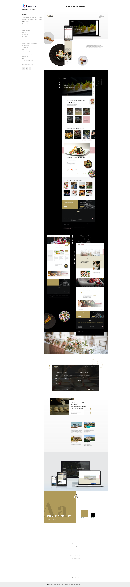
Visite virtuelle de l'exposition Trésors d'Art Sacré (32, 17)
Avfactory (24, 58)
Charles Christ (25, 23)
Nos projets (24, 14)
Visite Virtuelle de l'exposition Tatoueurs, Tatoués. (32, 19)
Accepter (77, 584)
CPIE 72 (23, 38)
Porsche (24, 32)
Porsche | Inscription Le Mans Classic (29, 43)
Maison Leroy (25, 28)
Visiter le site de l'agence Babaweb (75, 582)
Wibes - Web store (26, 30)
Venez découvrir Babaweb (27, 64)
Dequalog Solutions (26, 41)
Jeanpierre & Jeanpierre (27, 25)
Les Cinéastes (25, 56)
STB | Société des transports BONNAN (29, 54)
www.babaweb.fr (76, 558)
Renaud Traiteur (25, 21)
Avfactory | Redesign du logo (28, 51)
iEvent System (25, 34)
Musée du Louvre (25, 36)
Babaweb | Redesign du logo (28, 49)
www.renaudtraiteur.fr (75, 546)
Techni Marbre (25, 47)
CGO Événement (25, 45)
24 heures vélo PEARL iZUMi (27, 60)
